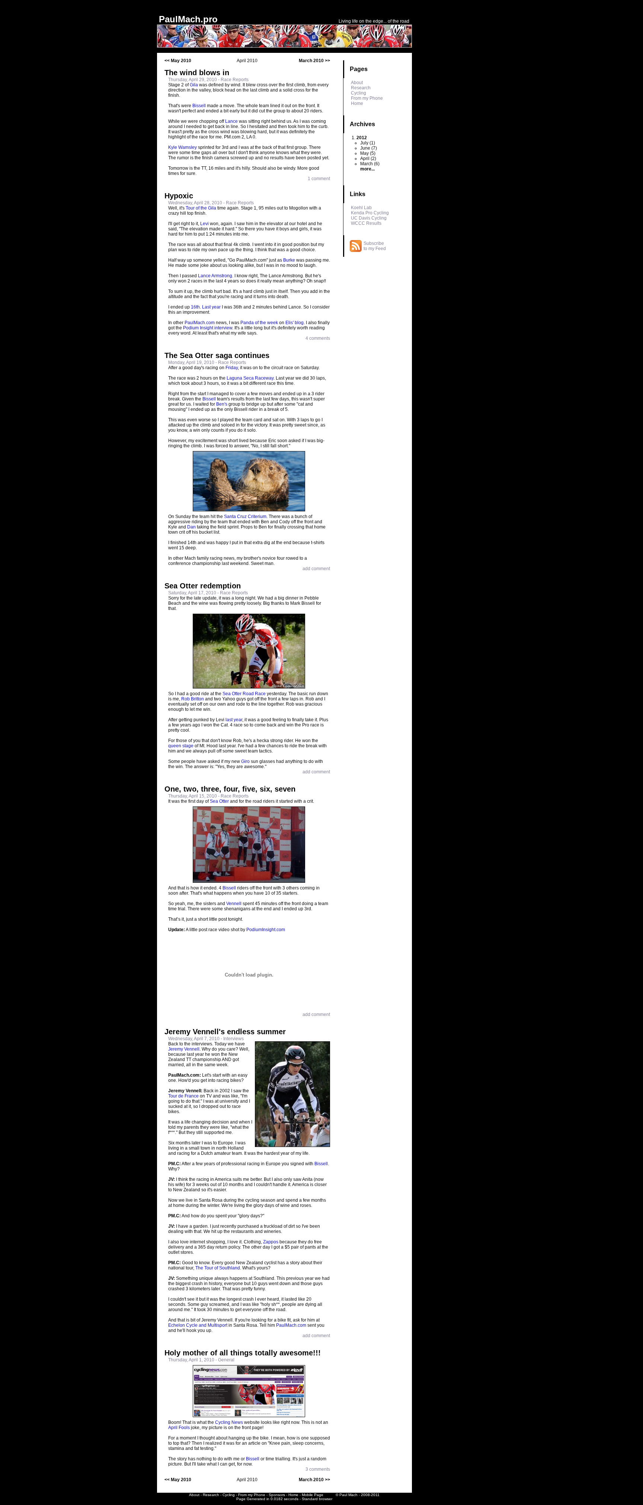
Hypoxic (178, 196)
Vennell (233, 903)
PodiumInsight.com (265, 929)
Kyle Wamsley (182, 147)
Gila (194, 84)
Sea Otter (219, 801)
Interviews (233, 1038)
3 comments (317, 1469)
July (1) (367, 143)
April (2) (368, 158)
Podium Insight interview (207, 327)
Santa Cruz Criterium (245, 516)
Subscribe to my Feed (375, 246)
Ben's (221, 404)
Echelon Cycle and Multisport (197, 1325)
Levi (204, 223)
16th (195, 307)
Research (361, 87)
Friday (231, 367)
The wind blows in (196, 72)
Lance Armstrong (215, 275)
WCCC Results (366, 223)
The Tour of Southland (217, 1268)
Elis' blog (294, 322)
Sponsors (277, 1495)
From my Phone (367, 98)
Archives (362, 124)
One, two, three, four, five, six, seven (229, 789)
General (226, 1359)
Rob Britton (192, 699)
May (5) (367, 153)
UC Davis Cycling (369, 218)
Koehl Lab (361, 207)
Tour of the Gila (201, 208)
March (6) (370, 163)
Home (357, 103)
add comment (316, 568)
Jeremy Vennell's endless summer (225, 1032)
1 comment (319, 178)
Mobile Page (312, 1495)
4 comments (317, 338)
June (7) (368, 148)
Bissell (199, 105)
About (357, 82)
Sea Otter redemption (202, 586)
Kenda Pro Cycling (370, 212)
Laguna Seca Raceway (250, 378)
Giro (245, 761)
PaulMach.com (200, 322)
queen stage (180, 745)
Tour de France (183, 1096)
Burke (289, 260)
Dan (191, 527)
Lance (231, 121)
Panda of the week (259, 322)
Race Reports (235, 79)
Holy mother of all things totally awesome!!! (242, 1353)
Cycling (358, 93)
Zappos (270, 1241)
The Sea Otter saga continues (216, 355)
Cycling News (229, 1422)
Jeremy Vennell (183, 1049)
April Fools (179, 1427)
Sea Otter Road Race (244, 693)
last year (233, 719)
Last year (211, 307)
